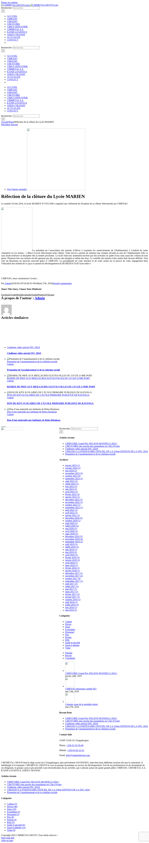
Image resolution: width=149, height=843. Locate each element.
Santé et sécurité (72, 642)
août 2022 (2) (71, 510)
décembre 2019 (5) (74, 536)
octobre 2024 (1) (72, 468)
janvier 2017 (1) (72, 597)
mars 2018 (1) (71, 565)
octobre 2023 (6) (72, 476)
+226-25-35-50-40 (74, 745)
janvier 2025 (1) (72, 465)
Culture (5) (12, 804)
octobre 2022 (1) (72, 505)
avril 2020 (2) (71, 531)
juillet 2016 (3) (72, 605)
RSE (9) (11, 822)
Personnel (69, 632)
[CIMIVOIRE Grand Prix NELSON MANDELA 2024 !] (70, 670)
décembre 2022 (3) (74, 499)
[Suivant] (4, 426)
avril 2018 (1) (71, 562)
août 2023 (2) (71, 481)
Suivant (14, 124)
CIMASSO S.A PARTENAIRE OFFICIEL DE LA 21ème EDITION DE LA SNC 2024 (106, 451)
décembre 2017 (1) (74, 573)
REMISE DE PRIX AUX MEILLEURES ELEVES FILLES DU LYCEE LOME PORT (48, 378)
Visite (67, 648)
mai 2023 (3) (71, 489)
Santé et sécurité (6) (16, 825)
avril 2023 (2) (71, 491)
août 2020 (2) (71, 523)
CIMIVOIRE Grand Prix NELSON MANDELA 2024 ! (91, 443)
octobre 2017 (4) (72, 578)
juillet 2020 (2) (72, 526)
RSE (67, 640)
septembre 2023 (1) (74, 478)
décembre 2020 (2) (74, 518)
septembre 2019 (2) (74, 541)
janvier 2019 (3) (72, 560)
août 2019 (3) (71, 544)
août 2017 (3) (71, 584)
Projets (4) (11, 819)
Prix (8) (10, 817)
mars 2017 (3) (71, 591)
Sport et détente (72, 645)
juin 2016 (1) (71, 607)
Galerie (10, 364)
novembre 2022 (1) (74, 502)
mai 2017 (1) (71, 589)
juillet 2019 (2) (72, 547)
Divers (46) (12, 806)
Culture (68, 621)
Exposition (70, 629)
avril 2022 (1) (71, 512)
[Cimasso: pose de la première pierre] (70, 701)
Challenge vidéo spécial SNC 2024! (23, 347)
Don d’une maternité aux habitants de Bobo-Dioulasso (32, 412)
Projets (68, 637)
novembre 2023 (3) (74, 473)
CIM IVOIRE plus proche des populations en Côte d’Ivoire (92, 446)
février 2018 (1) (72, 568)
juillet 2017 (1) (72, 586)
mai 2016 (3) (71, 610)
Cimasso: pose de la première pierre (81, 704)
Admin (8, 283)
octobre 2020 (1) (72, 520)
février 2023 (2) (72, 494)
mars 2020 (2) (71, 534)
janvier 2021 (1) (72, 515)
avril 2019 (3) (71, 555)
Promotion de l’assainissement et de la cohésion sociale (32, 361)
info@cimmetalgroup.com (78, 755)
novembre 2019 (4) (74, 539)
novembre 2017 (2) (74, 576)
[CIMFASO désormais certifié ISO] (70, 686)
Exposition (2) (13, 812)
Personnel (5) (13, 814)
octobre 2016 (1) (72, 599)
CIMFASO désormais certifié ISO (80, 689)
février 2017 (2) (72, 594)
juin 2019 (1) (71, 549)
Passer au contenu (9, 2)
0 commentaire (65, 283)
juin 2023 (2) (71, 486)
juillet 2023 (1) (72, 484)
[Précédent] (2, 426)
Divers (68, 624)
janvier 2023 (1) (72, 497)
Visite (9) (11, 830)
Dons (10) (11, 809)
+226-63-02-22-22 (75, 750)
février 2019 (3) (72, 557)
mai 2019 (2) (71, 552)
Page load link (7, 838)
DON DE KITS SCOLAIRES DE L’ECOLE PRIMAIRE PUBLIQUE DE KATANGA (48, 395)
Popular (68, 653)
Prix (67, 634)
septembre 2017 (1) (74, 581)
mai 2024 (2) (71, 470)
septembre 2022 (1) (74, 507)
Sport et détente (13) (16, 827)
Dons (55, 283)
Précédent (5, 124)
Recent (68, 655)
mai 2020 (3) (71, 528)
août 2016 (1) (71, 602)
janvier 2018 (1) (72, 570)
